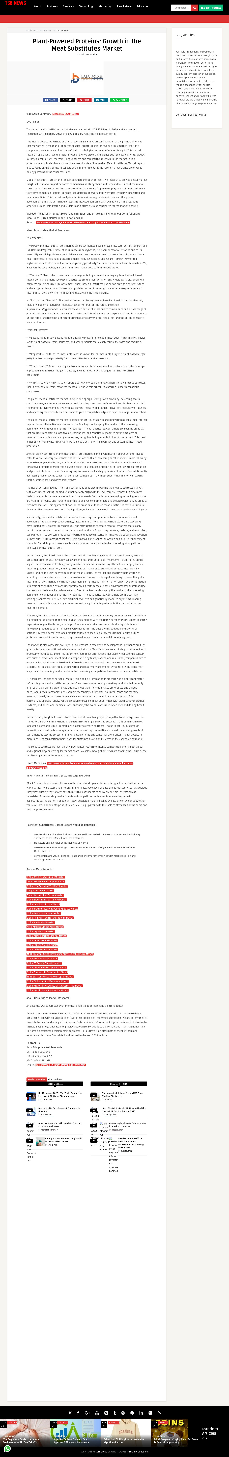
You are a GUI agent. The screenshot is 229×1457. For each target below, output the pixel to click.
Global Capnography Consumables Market (47, 972)
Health (12, 1422)
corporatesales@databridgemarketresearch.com (60, 1065)
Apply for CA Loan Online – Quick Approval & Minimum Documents (71, 1441)
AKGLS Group (100, 1451)
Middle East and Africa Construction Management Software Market (60, 954)
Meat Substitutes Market (65, 114)
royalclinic (52, 1145)
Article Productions (138, 1451)
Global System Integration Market (44, 913)
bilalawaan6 (46, 1100)
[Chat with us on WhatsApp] (7, 1449)
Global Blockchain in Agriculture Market (46, 899)
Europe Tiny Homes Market (40, 890)
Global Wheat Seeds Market (40, 922)
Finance (62, 1422)
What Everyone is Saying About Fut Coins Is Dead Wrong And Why (176, 1441)
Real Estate (124, 6)
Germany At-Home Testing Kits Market (46, 881)
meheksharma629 (49, 1130)
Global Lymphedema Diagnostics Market (47, 967)
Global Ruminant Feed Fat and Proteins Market (50, 918)
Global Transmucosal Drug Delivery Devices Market (52, 909)
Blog (50, 1079)
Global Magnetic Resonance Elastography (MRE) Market (54, 986)
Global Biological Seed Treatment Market (47, 981)
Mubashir (108, 1436)
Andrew (108, 1100)
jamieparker (110, 1115)
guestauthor (91, 54)
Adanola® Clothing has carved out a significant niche (124, 1441)
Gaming (163, 1422)
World (37, 6)
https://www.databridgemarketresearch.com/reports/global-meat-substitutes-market (83, 222)
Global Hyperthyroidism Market (42, 945)
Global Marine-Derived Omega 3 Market (46, 936)
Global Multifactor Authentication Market (47, 990)
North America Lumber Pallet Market (45, 927)
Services (68, 6)
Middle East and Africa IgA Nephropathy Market (50, 976)
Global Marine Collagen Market (42, 958)
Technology (86, 6)
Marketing (105, 6)
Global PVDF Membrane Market (42, 949)
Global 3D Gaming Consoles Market (44, 963)
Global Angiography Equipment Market (45, 877)
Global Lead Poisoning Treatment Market (47, 886)
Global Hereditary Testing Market (43, 904)
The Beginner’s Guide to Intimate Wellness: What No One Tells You (21, 1441)
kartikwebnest (47, 1115)
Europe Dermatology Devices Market (45, 895)
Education (143, 6)
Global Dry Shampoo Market (40, 931)
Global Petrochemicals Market (42, 940)
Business (52, 6)
